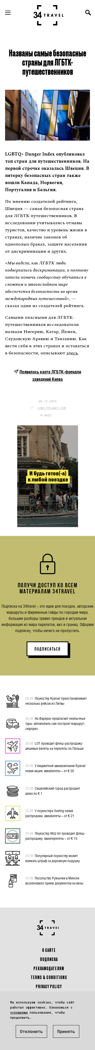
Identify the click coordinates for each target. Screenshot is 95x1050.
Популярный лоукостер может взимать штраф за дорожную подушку (52, 858)
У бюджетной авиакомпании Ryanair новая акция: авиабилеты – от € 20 (55, 768)
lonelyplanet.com (51, 408)
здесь (72, 353)
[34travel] (48, 15)
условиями (19, 1012)
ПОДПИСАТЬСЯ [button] (47, 649)
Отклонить (31, 1031)
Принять (66, 1031)
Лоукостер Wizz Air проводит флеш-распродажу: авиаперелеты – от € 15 (55, 836)
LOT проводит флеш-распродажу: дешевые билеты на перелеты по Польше (54, 746)
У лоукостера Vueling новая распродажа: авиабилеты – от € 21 (49, 813)
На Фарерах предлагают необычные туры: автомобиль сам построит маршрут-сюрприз (55, 723)
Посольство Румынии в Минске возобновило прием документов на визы (54, 880)
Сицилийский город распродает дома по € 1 (52, 791)
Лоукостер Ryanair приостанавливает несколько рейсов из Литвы (56, 701)
